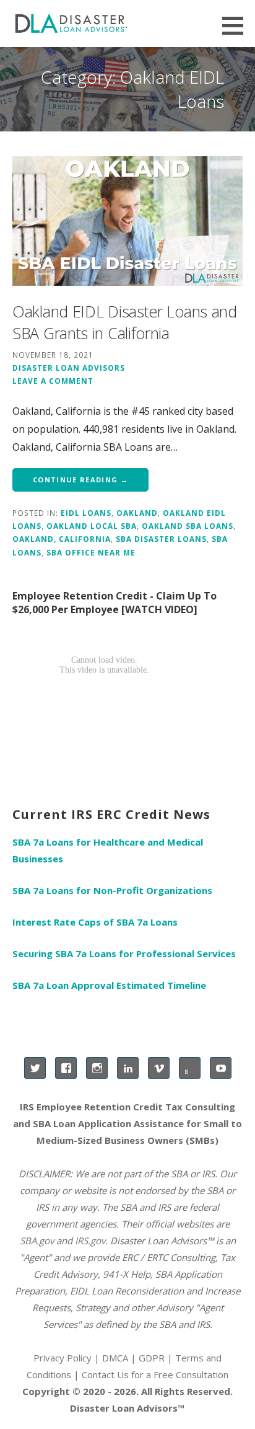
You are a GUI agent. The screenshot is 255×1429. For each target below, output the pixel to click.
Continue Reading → (80, 479)
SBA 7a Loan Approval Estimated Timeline (109, 985)
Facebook (66, 1068)
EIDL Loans (86, 513)
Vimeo (159, 1068)
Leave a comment (52, 381)
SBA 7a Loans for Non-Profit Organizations (112, 890)
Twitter (35, 1068)
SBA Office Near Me (91, 552)
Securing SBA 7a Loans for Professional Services (124, 953)
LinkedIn (128, 1068)
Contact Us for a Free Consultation (155, 1374)
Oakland (137, 513)
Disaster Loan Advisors (68, 368)
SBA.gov (37, 1240)
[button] (237, 25)
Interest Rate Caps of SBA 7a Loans (95, 922)
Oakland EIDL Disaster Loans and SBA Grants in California (124, 322)
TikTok (190, 1068)
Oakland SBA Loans (187, 526)
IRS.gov (90, 1240)
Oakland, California (61, 539)
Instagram (97, 1068)
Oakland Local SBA (91, 526)
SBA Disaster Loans (161, 539)
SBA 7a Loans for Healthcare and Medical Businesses (107, 850)
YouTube (220, 1068)
